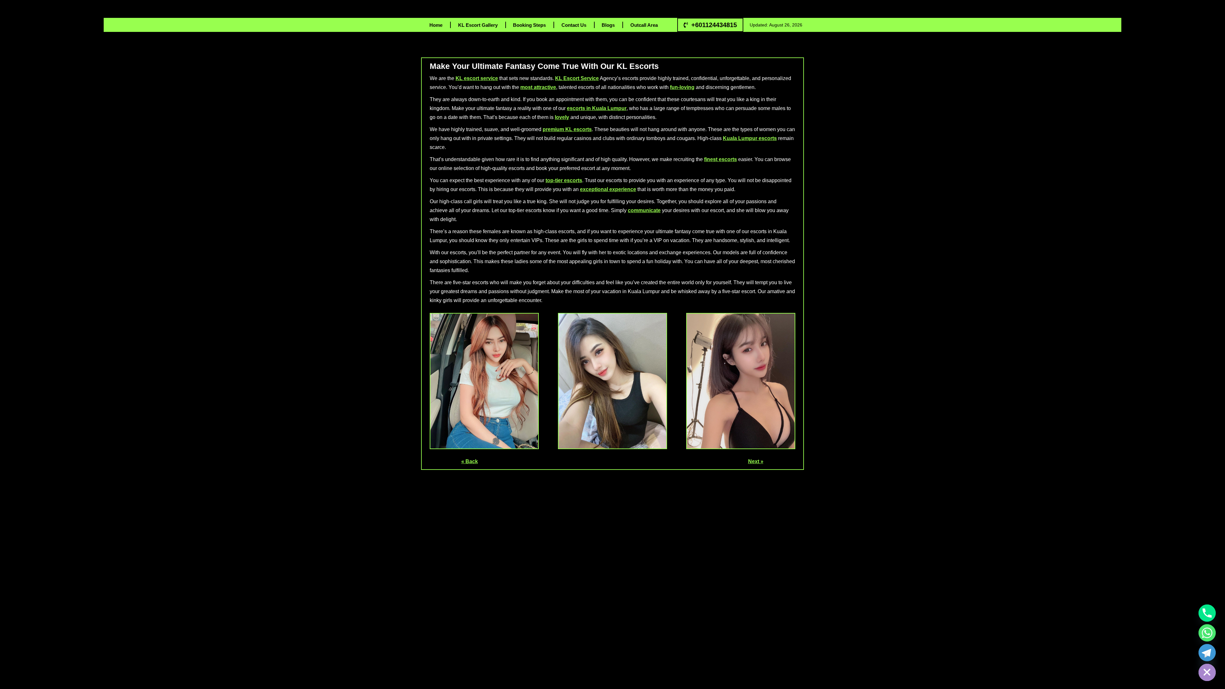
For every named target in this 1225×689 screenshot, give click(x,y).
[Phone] (1207, 613)
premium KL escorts (567, 129)
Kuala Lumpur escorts (750, 138)
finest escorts (720, 159)
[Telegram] (1207, 652)
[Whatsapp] (1207, 632)
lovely (562, 117)
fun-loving (682, 87)
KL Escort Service (577, 78)
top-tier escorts (564, 180)
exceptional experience (608, 189)
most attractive (538, 87)
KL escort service (477, 78)
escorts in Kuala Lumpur (597, 108)
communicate (644, 210)
